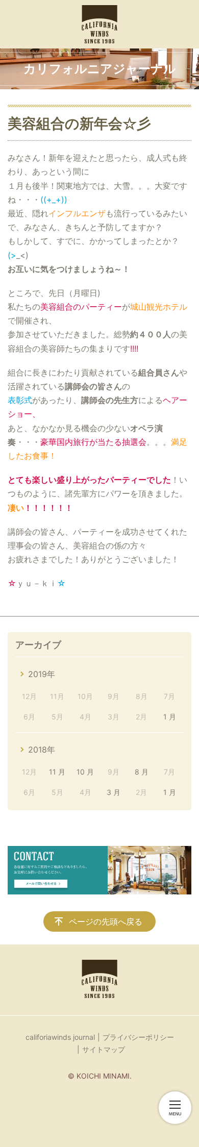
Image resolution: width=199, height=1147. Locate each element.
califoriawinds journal (60, 1037)
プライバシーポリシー (138, 1037)
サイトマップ (103, 1049)
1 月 (169, 716)
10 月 (85, 771)
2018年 (41, 749)
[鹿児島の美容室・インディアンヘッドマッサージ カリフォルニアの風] (99, 24)
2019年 (41, 674)
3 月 (113, 792)
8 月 (141, 771)
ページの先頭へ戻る (105, 921)
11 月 (57, 771)
